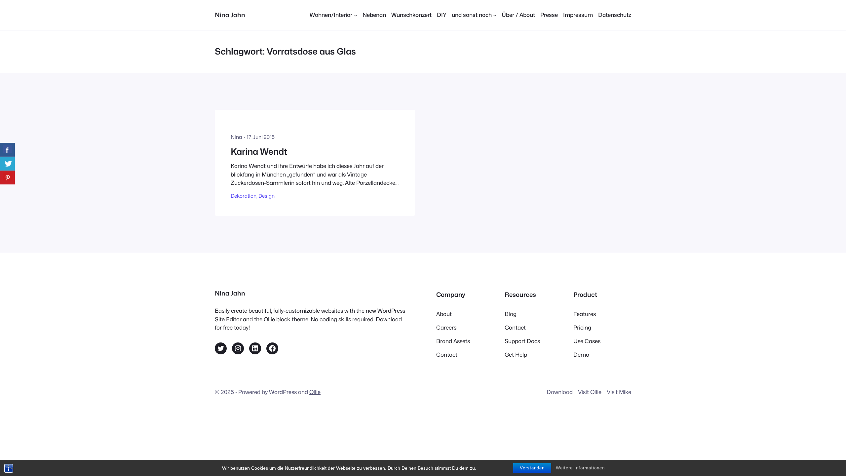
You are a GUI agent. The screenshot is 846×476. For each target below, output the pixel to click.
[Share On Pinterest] (7, 177)
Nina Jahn (230, 15)
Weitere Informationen (580, 467)
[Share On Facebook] (7, 150)
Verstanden (532, 467)
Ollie (315, 392)
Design (266, 196)
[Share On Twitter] (7, 164)
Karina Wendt (259, 151)
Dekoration (243, 196)
